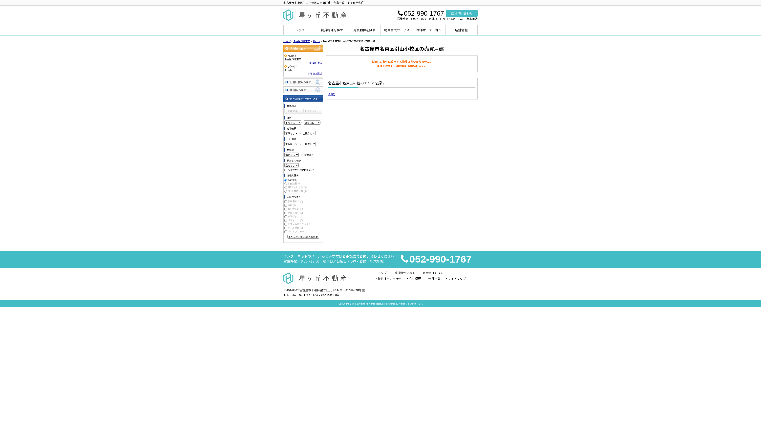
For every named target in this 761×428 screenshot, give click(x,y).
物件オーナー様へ (429, 30)
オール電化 (295, 227)
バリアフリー (296, 231)
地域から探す (303, 48)
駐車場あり (295, 201)
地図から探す (303, 89)
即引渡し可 (295, 208)
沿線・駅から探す (303, 81)
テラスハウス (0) (310, 112)
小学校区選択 (315, 73)
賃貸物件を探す (332, 30)
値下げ (293, 216)
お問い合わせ (464, 13)
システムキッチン (299, 223)
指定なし (292, 180)
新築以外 (309, 154)
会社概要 (415, 278)
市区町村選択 (315, 62)
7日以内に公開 (297, 191)
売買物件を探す (364, 30)
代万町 (331, 94)
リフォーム (295, 220)
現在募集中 (295, 212)
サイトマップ (457, 278)
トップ (299, 30)
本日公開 (294, 183)
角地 (292, 205)
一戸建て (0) (291, 111)
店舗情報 (461, 30)
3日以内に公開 (297, 187)
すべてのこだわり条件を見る (303, 237)
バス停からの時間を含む (301, 169)
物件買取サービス (396, 30)
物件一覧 (434, 278)
